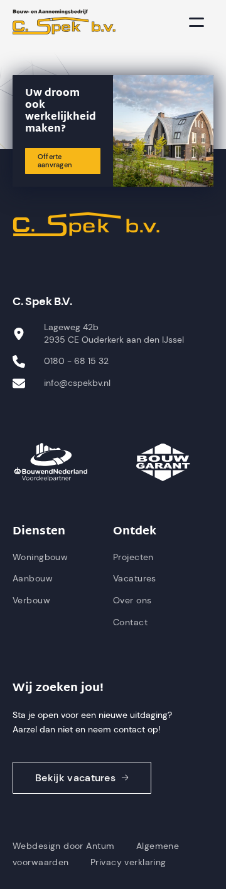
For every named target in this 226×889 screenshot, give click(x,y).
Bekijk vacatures (75, 777)
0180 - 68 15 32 (76, 361)
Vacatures (134, 578)
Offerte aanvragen (55, 160)
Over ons (132, 600)
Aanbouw (33, 578)
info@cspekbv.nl (77, 382)
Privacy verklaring (128, 862)
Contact (130, 622)
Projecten (133, 557)
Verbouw (31, 600)
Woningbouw (40, 557)
